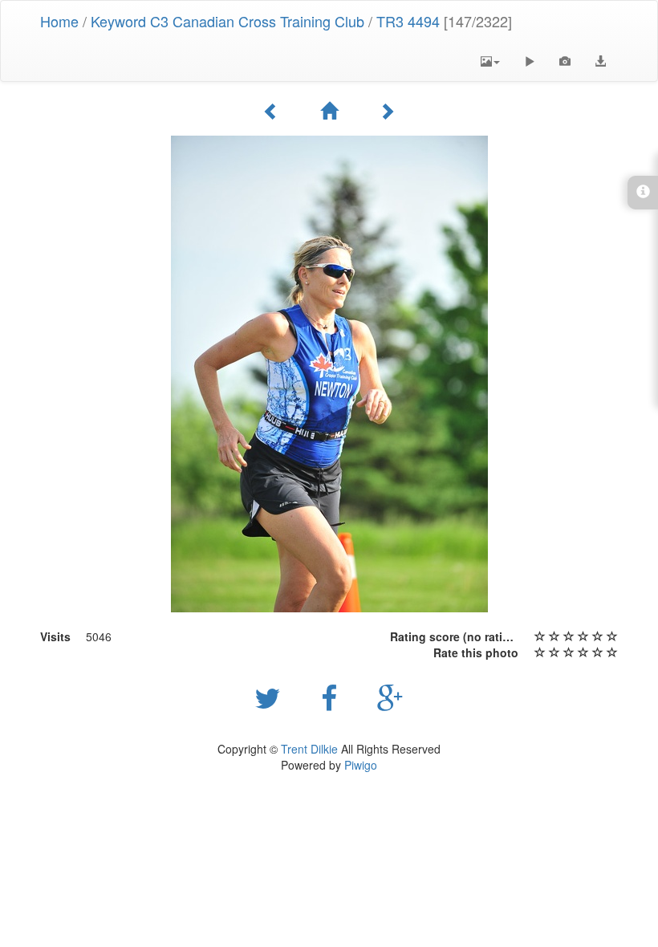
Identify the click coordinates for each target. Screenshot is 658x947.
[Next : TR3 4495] (387, 111)
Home (59, 20)
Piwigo (360, 765)
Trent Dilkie (309, 749)
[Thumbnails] (329, 111)
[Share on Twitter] (271, 697)
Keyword (118, 20)
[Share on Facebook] (333, 697)
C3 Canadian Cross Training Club (257, 20)
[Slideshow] (529, 61)
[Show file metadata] (565, 61)
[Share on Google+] (390, 697)
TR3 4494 (408, 20)
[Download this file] (600, 61)
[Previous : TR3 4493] (271, 111)
